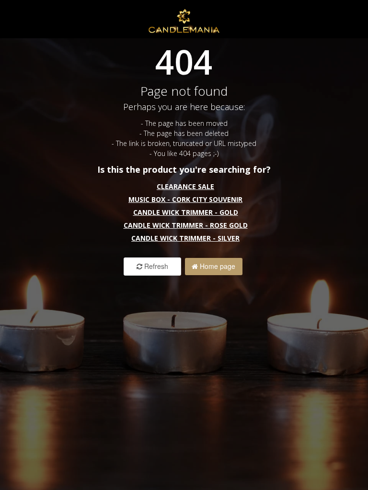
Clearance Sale (185, 186)
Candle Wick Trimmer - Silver (185, 238)
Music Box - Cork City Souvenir (185, 199)
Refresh (155, 266)
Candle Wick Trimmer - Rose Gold (186, 225)
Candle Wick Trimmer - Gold (185, 212)
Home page (216, 266)
